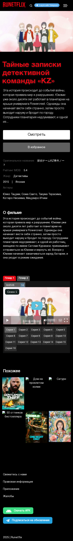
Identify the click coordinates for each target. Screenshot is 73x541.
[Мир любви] (60, 427)
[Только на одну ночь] (37, 427)
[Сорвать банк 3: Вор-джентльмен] (13, 393)
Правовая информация (18, 482)
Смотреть (36, 134)
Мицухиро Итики (36, 198)
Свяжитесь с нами (15, 474)
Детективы (20, 176)
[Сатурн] (60, 393)
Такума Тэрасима (50, 194)
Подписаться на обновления (30, 520)
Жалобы (8, 496)
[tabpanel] (36, 83)
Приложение (11, 489)
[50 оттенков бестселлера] (13, 427)
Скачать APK (22, 511)
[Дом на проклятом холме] (37, 393)
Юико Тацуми (11, 194)
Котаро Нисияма (14, 198)
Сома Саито (29, 194)
